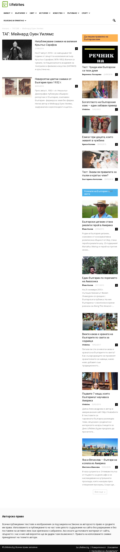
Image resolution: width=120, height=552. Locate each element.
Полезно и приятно (14, 20)
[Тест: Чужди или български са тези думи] (100, 54)
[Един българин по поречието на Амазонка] (100, 265)
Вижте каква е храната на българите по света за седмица (97, 337)
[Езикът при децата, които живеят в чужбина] (100, 124)
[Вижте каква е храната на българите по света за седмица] (100, 321)
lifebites (86, 109)
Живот (7, 13)
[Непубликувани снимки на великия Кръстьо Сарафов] (17, 50)
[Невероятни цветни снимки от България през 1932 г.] (17, 87)
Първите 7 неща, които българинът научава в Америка (96, 397)
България (20, 13)
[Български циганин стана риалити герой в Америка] (100, 209)
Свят (32, 13)
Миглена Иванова (91, 467)
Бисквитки (113, 547)
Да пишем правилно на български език (96, 38)
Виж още (99, 492)
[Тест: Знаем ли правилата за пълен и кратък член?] (100, 159)
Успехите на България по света (97, 192)
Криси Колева (88, 144)
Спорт (85, 13)
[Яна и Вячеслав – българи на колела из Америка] (100, 447)
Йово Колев (87, 229)
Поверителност (99, 547)
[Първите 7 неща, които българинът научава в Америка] (100, 381)
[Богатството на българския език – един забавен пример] (100, 89)
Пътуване (72, 13)
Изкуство (57, 13)
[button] (114, 20)
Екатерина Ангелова (92, 179)
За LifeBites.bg (82, 547)
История (43, 13)
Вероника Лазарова (91, 74)
